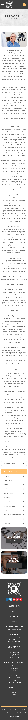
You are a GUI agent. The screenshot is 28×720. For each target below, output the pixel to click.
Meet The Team (14, 616)
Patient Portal (14, 609)
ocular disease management (12, 519)
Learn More (14, 541)
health (6, 485)
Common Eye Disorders (14, 641)
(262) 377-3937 (16, 655)
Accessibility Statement (7, 712)
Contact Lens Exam (14, 632)
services (6, 489)
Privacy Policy (17, 712)
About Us (14, 611)
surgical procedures (9, 506)
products (6, 510)
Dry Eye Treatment (14, 634)
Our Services (14, 614)
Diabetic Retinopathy (14, 639)
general (6, 476)
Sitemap (24, 712)
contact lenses (8, 493)
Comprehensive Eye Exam (14, 629)
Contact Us (14, 565)
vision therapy (8, 480)
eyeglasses (7, 497)
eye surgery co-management (12, 515)
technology (7, 523)
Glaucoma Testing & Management (14, 637)
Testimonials (14, 619)
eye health (7, 502)
